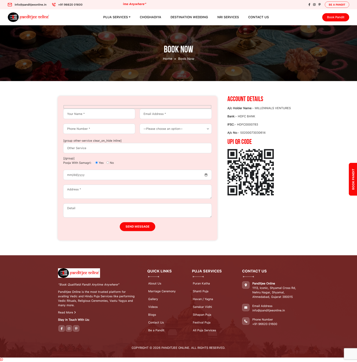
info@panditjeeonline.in (268, 310)
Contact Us (258, 17)
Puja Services (115, 17)
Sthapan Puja (202, 314)
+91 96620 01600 (264, 324)
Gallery (153, 299)
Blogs (152, 314)
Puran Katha (201, 283)
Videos (153, 307)
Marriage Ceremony (162, 291)
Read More (66, 312)
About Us (154, 283)
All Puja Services (204, 330)
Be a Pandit (337, 4)
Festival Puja (201, 322)
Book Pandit (335, 17)
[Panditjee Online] (29, 17)
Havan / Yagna (203, 299)
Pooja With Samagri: (77, 163)
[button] (1, 359)
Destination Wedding (189, 17)
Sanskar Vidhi (202, 307)
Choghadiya (150, 17)
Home (167, 59)
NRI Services (228, 17)
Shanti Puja (200, 291)
